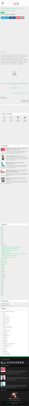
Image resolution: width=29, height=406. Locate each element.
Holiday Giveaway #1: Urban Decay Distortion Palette (14, 253)
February (4, 275)
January (4, 277)
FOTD (3, 313)
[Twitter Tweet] (4, 17)
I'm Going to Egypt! (6, 252)
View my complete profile (14, 400)
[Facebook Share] (12, 17)
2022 (1, 234)
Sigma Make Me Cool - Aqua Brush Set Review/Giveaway (15, 163)
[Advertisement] (14, 134)
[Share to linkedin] (19, 17)
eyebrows (4, 332)
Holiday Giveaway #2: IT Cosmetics (10, 250)
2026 (1, 227)
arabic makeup (5, 318)
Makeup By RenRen (9, 402)
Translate (11, 305)
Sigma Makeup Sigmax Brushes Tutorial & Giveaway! (16, 178)
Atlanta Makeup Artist (14, 88)
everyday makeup (6, 330)
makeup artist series (7, 345)
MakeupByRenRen (15, 398)
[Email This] (22, 17)
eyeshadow (5, 334)
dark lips (4, 329)
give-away (4, 338)
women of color (6, 354)
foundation (4, 337)
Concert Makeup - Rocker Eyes (9, 257)
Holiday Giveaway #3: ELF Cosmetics (10, 248)
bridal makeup (5, 322)
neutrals (4, 348)
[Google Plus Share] (17, 17)
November (4, 259)
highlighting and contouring (8, 343)
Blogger (16, 403)
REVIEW (4, 314)
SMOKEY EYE (5, 316)
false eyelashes (6, 335)
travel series (25, 93)
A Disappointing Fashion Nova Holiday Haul (12, 247)
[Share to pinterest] (18, 17)
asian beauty (5, 319)
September (5, 262)
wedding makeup (6, 353)
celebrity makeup (6, 326)
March (3, 273)
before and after (6, 321)
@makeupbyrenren (16, 58)
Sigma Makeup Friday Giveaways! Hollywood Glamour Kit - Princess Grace (16, 148)
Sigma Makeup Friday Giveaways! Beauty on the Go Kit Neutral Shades (16, 171)
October (4, 260)
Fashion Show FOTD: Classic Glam (10, 255)
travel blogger (19, 93)
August (4, 264)
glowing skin (5, 340)
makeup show (5, 346)
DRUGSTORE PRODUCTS (8, 311)
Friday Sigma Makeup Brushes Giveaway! (16, 156)
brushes (4, 324)
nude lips (4, 350)
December (4, 245)
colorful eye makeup (7, 327)
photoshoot (5, 351)
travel (14, 93)
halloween (4, 342)
